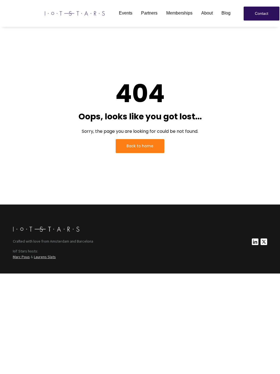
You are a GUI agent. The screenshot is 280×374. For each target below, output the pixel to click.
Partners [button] (149, 13)
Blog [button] (226, 13)
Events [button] (125, 13)
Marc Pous (21, 256)
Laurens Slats (45, 256)
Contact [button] (261, 13)
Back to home (140, 146)
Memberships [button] (179, 13)
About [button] (207, 13)
